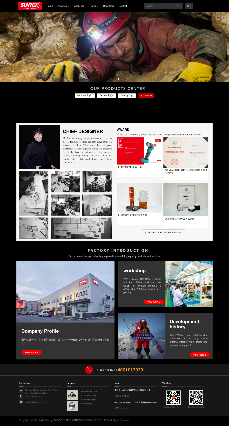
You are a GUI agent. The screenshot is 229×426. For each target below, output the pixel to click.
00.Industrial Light (89, 391)
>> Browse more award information (163, 232)
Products (62, 6)
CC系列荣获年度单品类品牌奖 (179, 218)
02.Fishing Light (88, 399)
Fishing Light (127, 95)
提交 (179, 6)
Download (108, 6)
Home (50, 6)
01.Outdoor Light (89, 395)
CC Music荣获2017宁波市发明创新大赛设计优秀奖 (186, 171)
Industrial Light (84, 95)
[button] (110, 79)
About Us (79, 6)
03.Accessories (88, 403)
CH (189, 6)
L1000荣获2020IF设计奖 (130, 167)
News (93, 6)
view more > (31, 352)
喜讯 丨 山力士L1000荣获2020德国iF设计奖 (132, 390)
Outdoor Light (106, 95)
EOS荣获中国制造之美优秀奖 (132, 215)
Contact (123, 6)
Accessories (146, 95)
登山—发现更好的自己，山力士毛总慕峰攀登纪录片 (135, 402)
